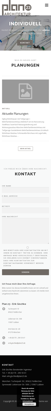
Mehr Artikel (25, 149)
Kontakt (25, 42)
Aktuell (6, 108)
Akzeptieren (29, 404)
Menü (46, 5)
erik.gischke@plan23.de (16, 343)
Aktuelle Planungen (15, 113)
